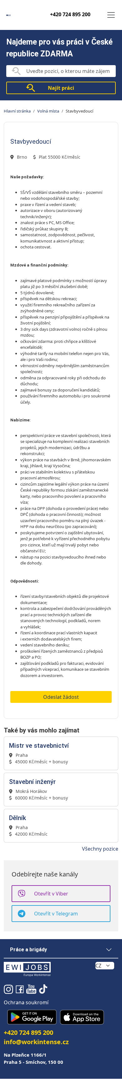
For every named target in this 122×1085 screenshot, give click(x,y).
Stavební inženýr (32, 781)
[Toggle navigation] (111, 15)
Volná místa (48, 111)
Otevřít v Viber (51, 893)
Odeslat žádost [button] (61, 697)
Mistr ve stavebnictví (39, 745)
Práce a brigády (28, 950)
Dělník (17, 818)
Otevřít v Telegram (56, 913)
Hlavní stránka (17, 111)
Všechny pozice (100, 848)
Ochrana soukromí (26, 1002)
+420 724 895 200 (70, 14)
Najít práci (61, 87)
